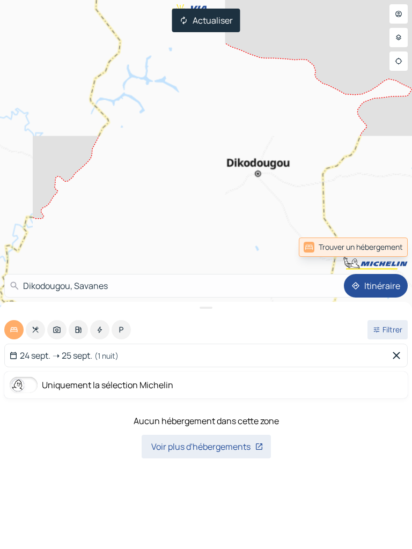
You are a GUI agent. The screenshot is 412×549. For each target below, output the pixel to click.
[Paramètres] (398, 37)
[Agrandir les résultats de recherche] (206, 308)
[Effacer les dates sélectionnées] (398, 355)
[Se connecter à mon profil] (398, 14)
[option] (14, 329)
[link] (384, 247)
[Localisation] (398, 61)
